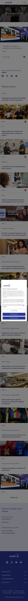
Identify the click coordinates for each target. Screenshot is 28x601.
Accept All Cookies (14, 318)
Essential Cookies (14, 314)
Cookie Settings (14, 310)
